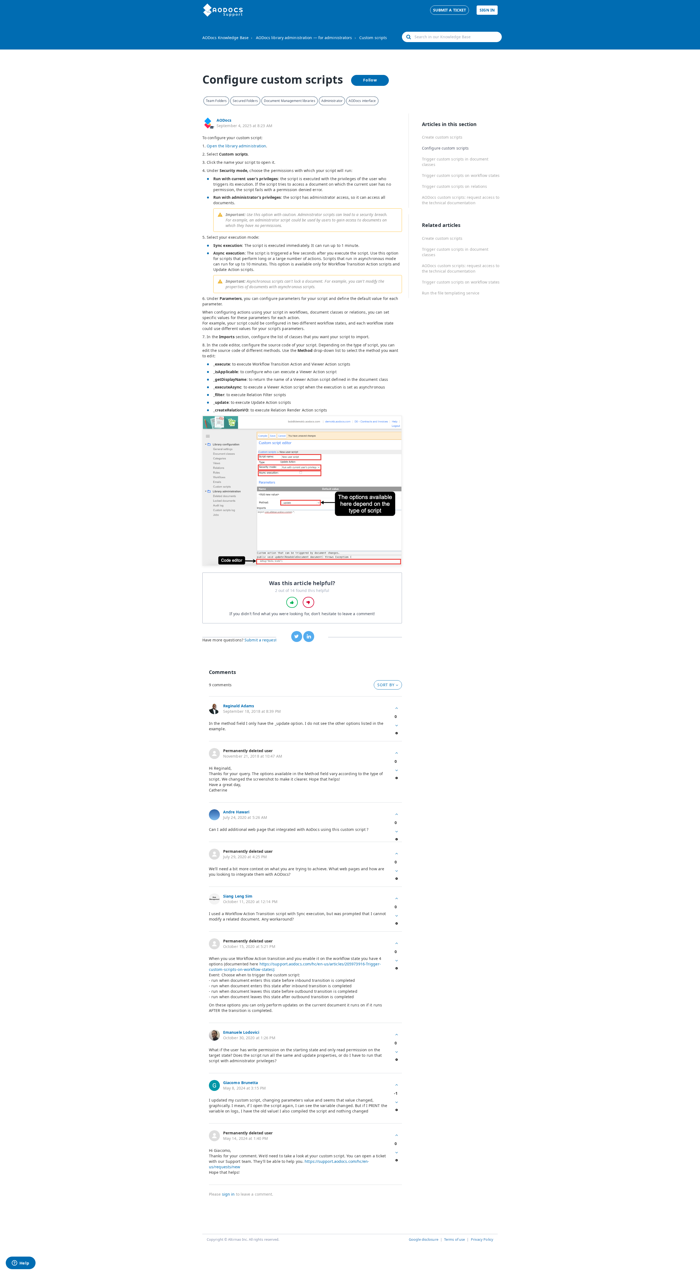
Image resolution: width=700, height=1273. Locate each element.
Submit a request (260, 640)
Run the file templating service (450, 293)
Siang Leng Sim (237, 896)
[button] (292, 602)
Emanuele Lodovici (241, 1032)
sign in (228, 1194)
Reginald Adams (238, 705)
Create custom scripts (442, 137)
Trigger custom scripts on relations (454, 186)
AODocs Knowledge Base (225, 37)
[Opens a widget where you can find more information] (20, 1263)
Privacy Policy (482, 1239)
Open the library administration (236, 145)
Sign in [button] (487, 10)
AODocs (224, 120)
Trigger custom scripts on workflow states (461, 175)
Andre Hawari (236, 811)
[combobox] (452, 37)
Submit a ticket (449, 10)
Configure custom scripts (445, 148)
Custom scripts (373, 37)
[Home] (223, 10)
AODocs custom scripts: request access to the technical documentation (460, 200)
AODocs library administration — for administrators (304, 37)
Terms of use (454, 1239)
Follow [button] (370, 80)
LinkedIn (308, 636)
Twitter (296, 636)
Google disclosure (423, 1239)
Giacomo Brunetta (240, 1082)
